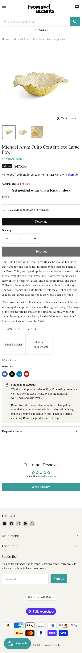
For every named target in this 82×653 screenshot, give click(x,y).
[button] (8, 132)
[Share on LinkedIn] (19, 374)
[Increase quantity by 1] (35, 238)
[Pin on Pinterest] (26, 374)
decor (36, 568)
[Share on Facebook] (5, 374)
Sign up (59, 579)
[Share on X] (12, 374)
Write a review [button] (41, 486)
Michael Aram (14, 158)
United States (39, 597)
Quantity (6, 230)
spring (62, 307)
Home (5, 39)
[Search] (75, 21)
